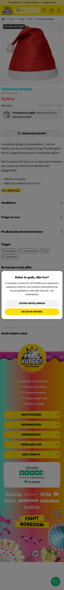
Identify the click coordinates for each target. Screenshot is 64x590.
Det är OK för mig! (31, 311)
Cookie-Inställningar (32, 303)
